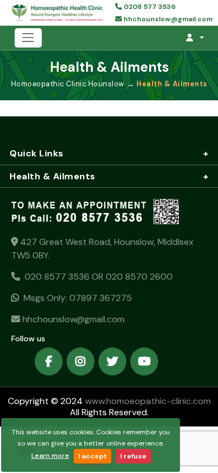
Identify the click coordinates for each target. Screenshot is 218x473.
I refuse (133, 456)
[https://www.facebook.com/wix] (49, 361)
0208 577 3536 (149, 6)
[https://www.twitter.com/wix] (112, 361)
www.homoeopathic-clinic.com (147, 401)
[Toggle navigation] (28, 38)
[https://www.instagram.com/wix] (80, 361)
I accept (92, 456)
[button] (194, 37)
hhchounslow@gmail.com (167, 19)
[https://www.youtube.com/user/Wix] (144, 361)
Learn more (50, 455)
